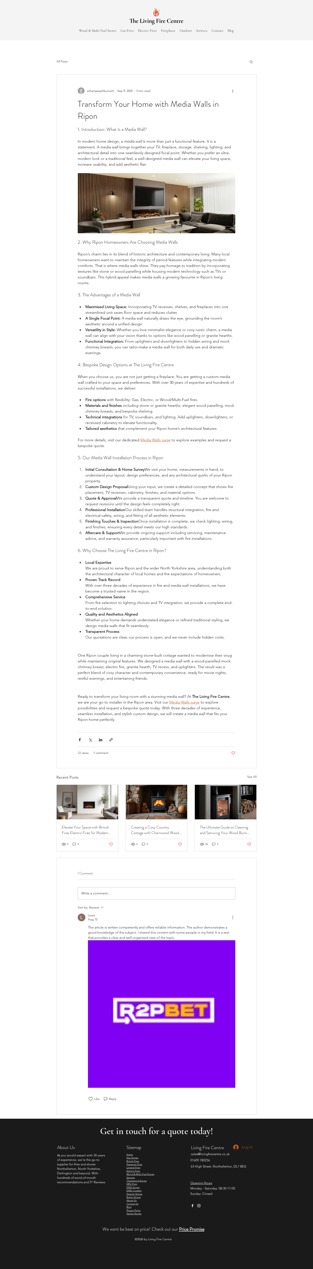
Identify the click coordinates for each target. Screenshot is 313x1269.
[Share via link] (111, 740)
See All (252, 777)
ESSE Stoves (133, 1187)
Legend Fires (133, 1167)
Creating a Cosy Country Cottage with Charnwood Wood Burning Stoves (155, 830)
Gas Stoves (132, 1157)
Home (129, 1154)
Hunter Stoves (133, 1213)
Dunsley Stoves (134, 1193)
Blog (129, 1206)
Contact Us (132, 1203)
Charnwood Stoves (136, 1180)
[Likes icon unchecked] (90, 1098)
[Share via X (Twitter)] (90, 740)
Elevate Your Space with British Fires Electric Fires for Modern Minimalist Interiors (85, 830)
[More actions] (232, 90)
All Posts (62, 61)
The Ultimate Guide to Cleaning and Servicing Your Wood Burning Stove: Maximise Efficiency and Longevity (225, 830)
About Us (131, 1200)
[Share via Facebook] (80, 740)
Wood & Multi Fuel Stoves (140, 1174)
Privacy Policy (133, 1210)
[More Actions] (232, 917)
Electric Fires (133, 1170)
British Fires (132, 1161)
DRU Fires (131, 1183)
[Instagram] (199, 1206)
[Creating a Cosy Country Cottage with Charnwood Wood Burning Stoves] (156, 802)
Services (130, 1177)
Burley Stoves (133, 1197)
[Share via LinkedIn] (101, 740)
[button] (251, 61)
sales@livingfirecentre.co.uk (210, 1154)
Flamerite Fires (134, 1164)
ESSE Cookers (134, 1190)
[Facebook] (192, 1206)
